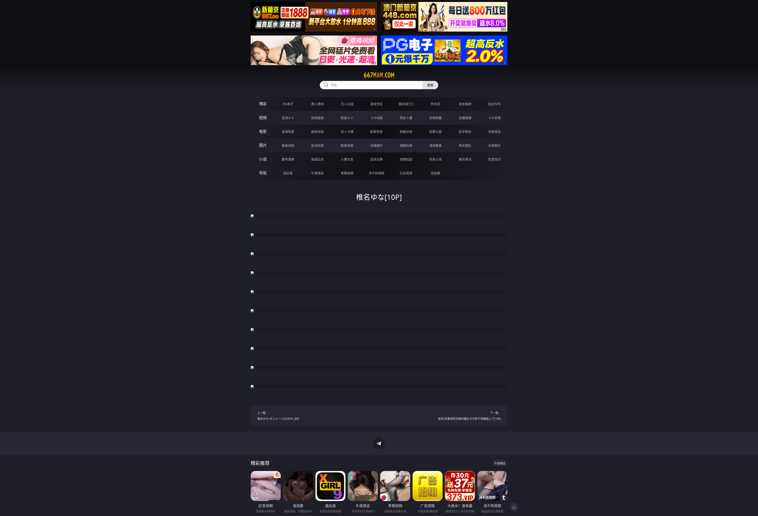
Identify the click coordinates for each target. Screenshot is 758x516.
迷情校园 (406, 159)
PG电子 (288, 104)
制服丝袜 (406, 131)
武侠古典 (376, 159)
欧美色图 (347, 145)
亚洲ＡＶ (288, 118)
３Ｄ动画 (376, 118)
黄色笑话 (465, 159)
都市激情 (288, 159)
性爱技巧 (494, 159)
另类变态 (494, 131)
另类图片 (494, 145)
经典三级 (435, 131)
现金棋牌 (465, 104)
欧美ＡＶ (347, 118)
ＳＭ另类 (494, 118)
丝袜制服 (435, 118)
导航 (263, 173)
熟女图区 (465, 145)
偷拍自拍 (317, 131)
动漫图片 (376, 145)
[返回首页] (514, 507)
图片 (263, 145)
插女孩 (288, 173)
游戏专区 (376, 104)
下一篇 (469, 415)
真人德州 (317, 104)
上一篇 (278, 415)
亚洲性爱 (288, 131)
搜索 (430, 85)
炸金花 (435, 104)
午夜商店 (317, 173)
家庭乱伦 (317, 159)
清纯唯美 (435, 145)
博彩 (263, 104)
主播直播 (465, 118)
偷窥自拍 (288, 145)
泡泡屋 (435, 173)
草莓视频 (347, 173)
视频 (263, 117)
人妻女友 (347, 159)
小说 (263, 159)
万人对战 (347, 104)
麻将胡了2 (406, 104)
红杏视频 (406, 173)
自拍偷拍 (317, 118)
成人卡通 (347, 131)
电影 (263, 131)
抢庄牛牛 (494, 104)
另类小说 (435, 159)
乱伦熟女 (465, 131)
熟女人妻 (406, 118)
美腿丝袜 (406, 145)
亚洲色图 (317, 145)
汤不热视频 (376, 173)
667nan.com (379, 75)
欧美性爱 (376, 131)
